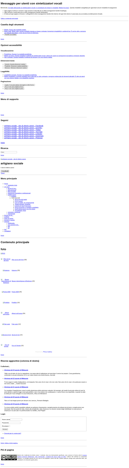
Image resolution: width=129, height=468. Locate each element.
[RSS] (3, 253)
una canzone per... (13, 225)
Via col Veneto (16, 345)
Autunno (14, 270)
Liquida (19, 85)
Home (6, 183)
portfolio (13, 196)
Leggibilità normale (20, 75)
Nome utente (6, 419)
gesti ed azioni (8, 218)
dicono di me (16, 335)
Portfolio (14, 302)
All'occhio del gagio (21, 199)
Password (5, 423)
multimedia (11, 223)
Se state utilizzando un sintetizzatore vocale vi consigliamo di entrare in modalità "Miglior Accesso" (38, 8)
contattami (7, 231)
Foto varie (15, 324)
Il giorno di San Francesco (23, 206)
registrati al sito (12, 185)
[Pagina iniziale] (13, 159)
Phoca (45, 352)
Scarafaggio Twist (20, 210)
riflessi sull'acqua (17, 313)
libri (9, 226)
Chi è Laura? (19, 201)
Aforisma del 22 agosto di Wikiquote (16, 378)
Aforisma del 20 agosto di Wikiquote (16, 397)
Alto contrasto (28, 57)
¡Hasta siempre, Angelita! (22, 204)
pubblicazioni (12, 195)
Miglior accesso (44, 55)
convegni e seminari (14, 212)
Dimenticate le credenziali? (12, 433)
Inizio (2, 39)
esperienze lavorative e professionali (19, 193)
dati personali (12, 190)
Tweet (2, 173)
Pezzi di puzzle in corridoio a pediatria (26, 207)
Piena (14, 88)
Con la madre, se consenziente (24, 202)
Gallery (50, 352)
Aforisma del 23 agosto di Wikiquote (16, 370)
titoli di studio (12, 191)
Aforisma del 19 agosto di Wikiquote (16, 404)
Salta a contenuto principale (9, 18)
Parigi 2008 (15, 292)
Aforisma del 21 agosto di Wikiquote (16, 387)
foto (5, 229)
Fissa (14, 86)
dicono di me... (12, 188)
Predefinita (18, 54)
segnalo (6, 221)
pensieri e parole (9, 220)
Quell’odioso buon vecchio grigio (25, 209)
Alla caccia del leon (18, 259)
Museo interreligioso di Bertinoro (22, 281)
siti (8, 228)
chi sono (6, 187)
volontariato (11, 213)
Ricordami (5, 426)
